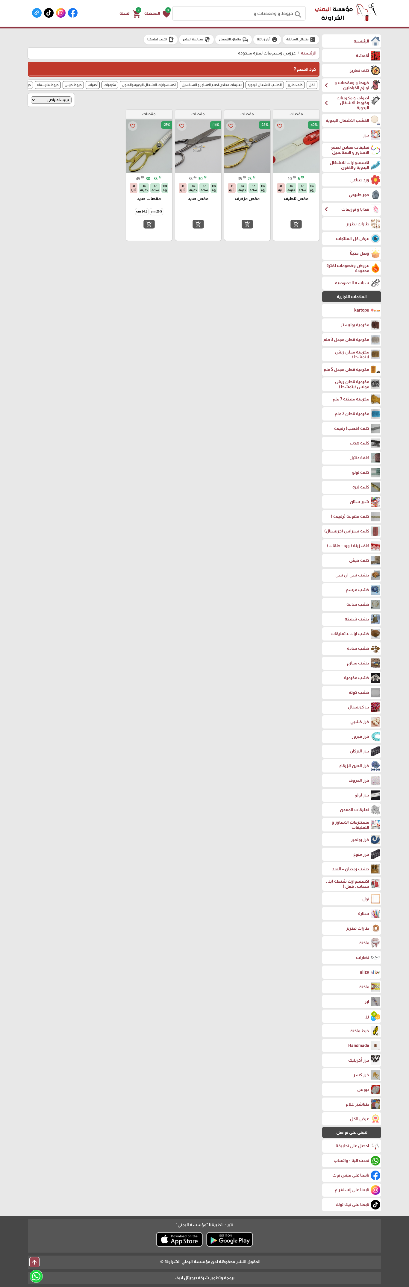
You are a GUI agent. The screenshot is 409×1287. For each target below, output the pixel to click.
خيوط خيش (73, 84)
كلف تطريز (295, 84)
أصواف (93, 84)
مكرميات (110, 84)
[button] (157, 13)
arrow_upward (34, 1262)
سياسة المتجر (196, 40)
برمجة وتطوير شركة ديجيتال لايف (204, 1277)
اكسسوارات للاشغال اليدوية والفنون (149, 84)
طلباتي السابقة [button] (301, 40)
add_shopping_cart (296, 224)
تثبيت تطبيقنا (160, 40)
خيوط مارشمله (48, 84)
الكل (312, 84)
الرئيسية (308, 53)
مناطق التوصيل (233, 40)
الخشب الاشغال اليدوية (265, 84)
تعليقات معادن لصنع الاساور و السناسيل (212, 84)
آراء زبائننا (267, 40)
